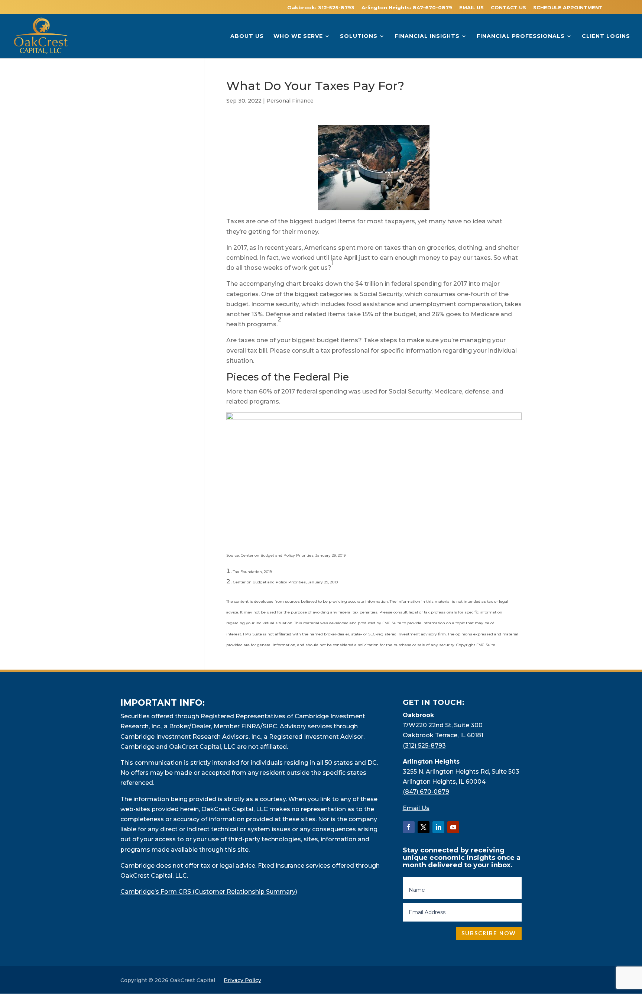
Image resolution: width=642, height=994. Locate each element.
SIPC (270, 726)
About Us (247, 36)
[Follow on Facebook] (409, 827)
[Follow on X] (423, 827)
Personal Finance (290, 100)
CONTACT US (508, 7)
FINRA (250, 726)
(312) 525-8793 (424, 745)
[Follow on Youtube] (453, 827)
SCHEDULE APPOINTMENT (568, 7)
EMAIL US (471, 7)
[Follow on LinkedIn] (438, 827)
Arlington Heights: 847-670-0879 (406, 7)
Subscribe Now (488, 933)
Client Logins (606, 36)
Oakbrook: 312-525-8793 (320, 7)
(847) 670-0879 (426, 791)
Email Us (416, 808)
